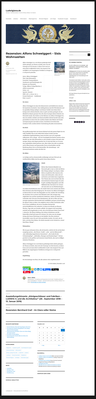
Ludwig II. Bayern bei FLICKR (45, 356)
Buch (14, 73)
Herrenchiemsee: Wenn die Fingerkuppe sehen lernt (18, 327)
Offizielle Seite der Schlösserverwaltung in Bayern (50, 365)
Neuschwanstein (16, 355)
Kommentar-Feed (11, 371)
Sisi (16, 73)
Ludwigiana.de (13, 10)
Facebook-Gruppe (63, 18)
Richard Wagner (43, 18)
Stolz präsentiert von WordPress (21, 390)
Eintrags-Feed (10, 369)
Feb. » (59, 345)
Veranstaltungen (25, 357)
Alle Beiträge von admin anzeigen (38, 282)
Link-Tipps (53, 18)
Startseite (8, 18)
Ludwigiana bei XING (43, 363)
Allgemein (8, 347)
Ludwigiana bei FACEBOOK (44, 360)
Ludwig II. (8, 355)
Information (23, 18)
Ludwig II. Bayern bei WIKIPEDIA (46, 357)
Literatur (15, 18)
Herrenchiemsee (10, 350)
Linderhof (21, 352)
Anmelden (9, 368)
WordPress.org (10, 372)
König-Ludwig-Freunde (11, 352)
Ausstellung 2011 (16, 347)
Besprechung (9, 73)
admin (7, 66)
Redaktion (23, 355)
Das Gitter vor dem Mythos (13, 334)
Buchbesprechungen (11, 70)
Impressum (73, 18)
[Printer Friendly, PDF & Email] (27, 267)
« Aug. (43, 345)
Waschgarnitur (33, 18)
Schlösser (17, 357)
